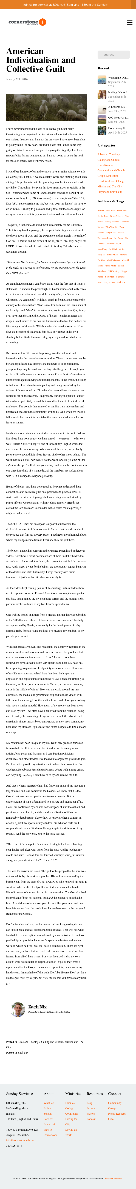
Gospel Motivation (108, 176)
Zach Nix (23, 1052)
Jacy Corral (118, 238)
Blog (89, 1103)
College (69, 1108)
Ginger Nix (111, 232)
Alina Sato (110, 210)
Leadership (50, 1124)
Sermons (92, 1108)
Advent (101, 210)
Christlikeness (105, 165)
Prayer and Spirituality (110, 192)
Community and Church (111, 170)
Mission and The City (110, 186)
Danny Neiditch (112, 221)
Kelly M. (101, 254)
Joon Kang (102, 249)
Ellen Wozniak (112, 227)
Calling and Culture (52, 1042)
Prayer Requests (117, 1113)
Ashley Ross (103, 215)
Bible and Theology (29, 1042)
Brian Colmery (116, 215)
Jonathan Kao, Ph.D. (115, 243)
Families (70, 1103)
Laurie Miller (112, 254)
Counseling (71, 1113)
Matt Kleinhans (113, 260)
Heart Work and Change (111, 181)
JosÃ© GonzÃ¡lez (116, 249)
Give (111, 1119)
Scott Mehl (109, 276)
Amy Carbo (121, 210)
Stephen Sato (109, 282)
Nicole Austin (110, 265)
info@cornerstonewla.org (20, 1140)
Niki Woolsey (114, 271)
